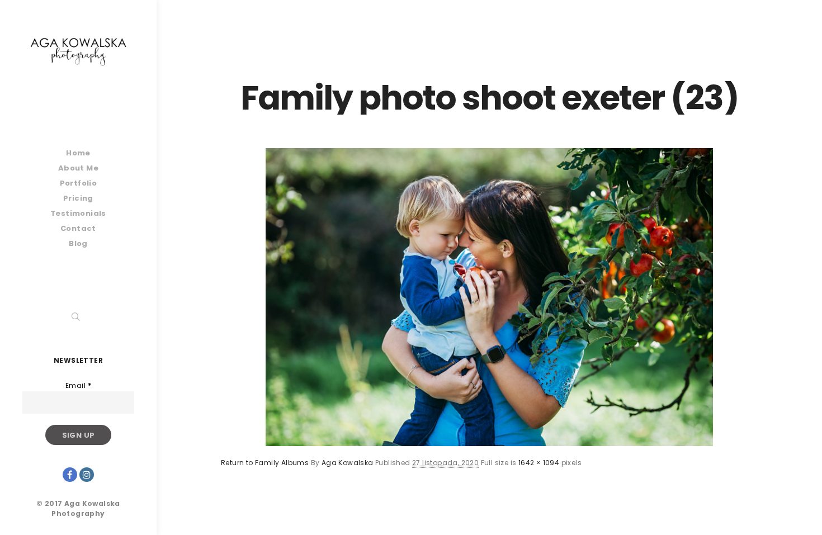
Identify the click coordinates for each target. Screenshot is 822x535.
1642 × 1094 (538, 462)
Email (78, 385)
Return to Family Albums (265, 462)
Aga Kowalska (348, 462)
